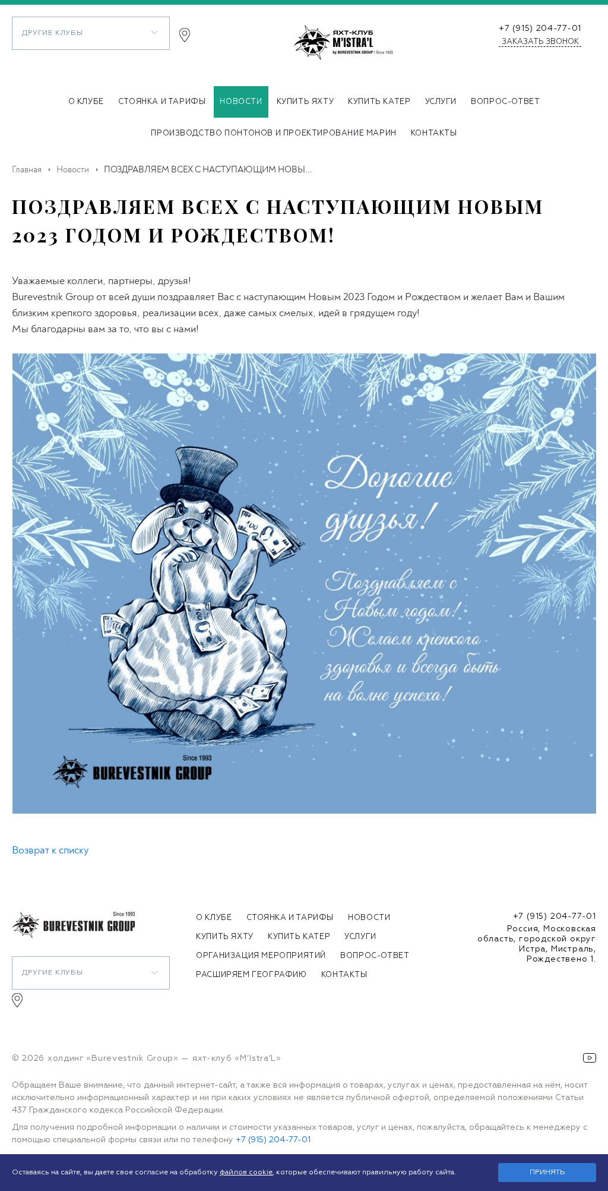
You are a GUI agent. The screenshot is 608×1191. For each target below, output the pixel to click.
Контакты (434, 133)
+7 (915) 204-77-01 (540, 28)
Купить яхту (305, 102)
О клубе (86, 102)
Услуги (441, 102)
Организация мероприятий (261, 956)
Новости (241, 102)
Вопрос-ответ (505, 102)
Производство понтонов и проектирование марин (273, 133)
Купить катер (379, 102)
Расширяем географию (251, 975)
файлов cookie (246, 1172)
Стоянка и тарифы (162, 102)
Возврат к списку (50, 850)
